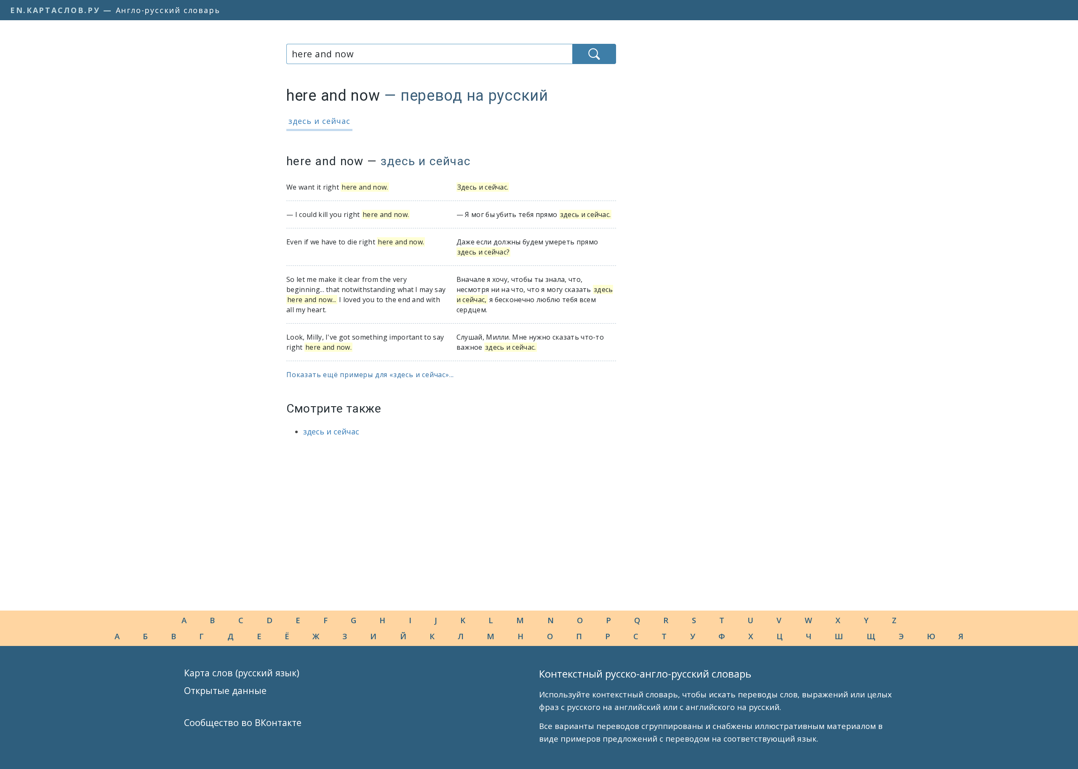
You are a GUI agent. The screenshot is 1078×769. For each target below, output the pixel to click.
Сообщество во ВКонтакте (243, 722)
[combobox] (429, 54)
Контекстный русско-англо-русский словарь (645, 674)
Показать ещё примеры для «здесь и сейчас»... (370, 374)
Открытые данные (225, 690)
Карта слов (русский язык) (241, 673)
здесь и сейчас (319, 121)
